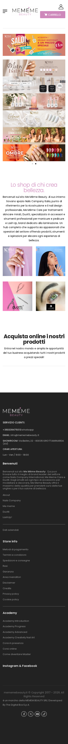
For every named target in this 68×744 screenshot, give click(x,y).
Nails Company (12, 500)
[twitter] (30, 714)
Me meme (9, 506)
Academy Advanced (15, 632)
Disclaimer (9, 582)
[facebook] (24, 714)
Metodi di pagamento (15, 549)
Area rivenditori (12, 577)
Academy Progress (14, 626)
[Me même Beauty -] (25, 11)
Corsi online (10, 648)
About (6, 495)
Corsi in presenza (13, 643)
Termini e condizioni (14, 555)
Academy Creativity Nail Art (19, 637)
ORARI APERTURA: (12, 449)
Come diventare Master (17, 654)
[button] (32, 163)
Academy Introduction (16, 621)
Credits (7, 588)
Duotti (6, 511)
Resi (5, 566)
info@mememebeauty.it (25, 435)
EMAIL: (6, 435)
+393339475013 (12, 429)
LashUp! (7, 517)
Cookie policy (11, 599)
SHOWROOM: (10, 441)
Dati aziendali (11, 530)
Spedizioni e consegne (16, 560)
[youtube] (37, 714)
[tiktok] (44, 714)
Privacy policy (11, 594)
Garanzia (8, 571)
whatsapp (28, 429)
